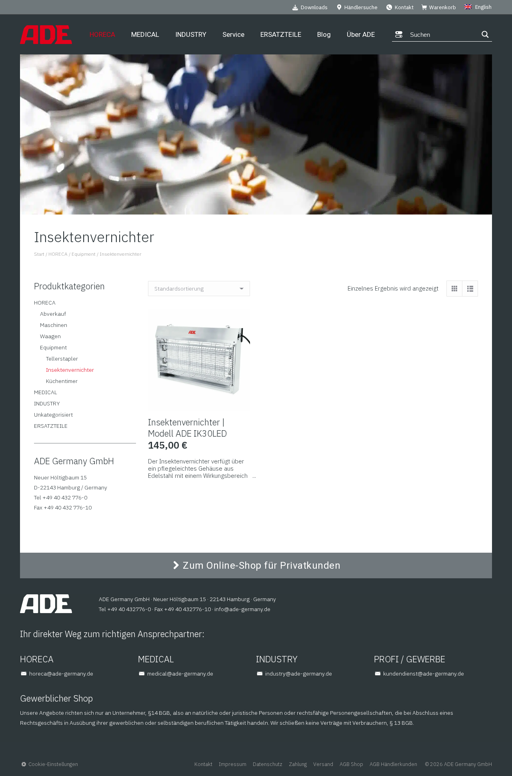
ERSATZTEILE (51, 425)
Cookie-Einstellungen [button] (53, 764)
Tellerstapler (62, 358)
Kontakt (404, 7)
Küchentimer (62, 381)
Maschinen (53, 325)
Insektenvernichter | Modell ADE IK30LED (187, 427)
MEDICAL (45, 392)
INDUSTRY (47, 403)
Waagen (50, 336)
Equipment (53, 347)
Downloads (314, 7)
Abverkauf (53, 313)
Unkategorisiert (53, 414)
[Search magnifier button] (485, 34)
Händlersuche (361, 7)
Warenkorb (442, 7)
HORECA (45, 302)
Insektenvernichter (70, 369)
